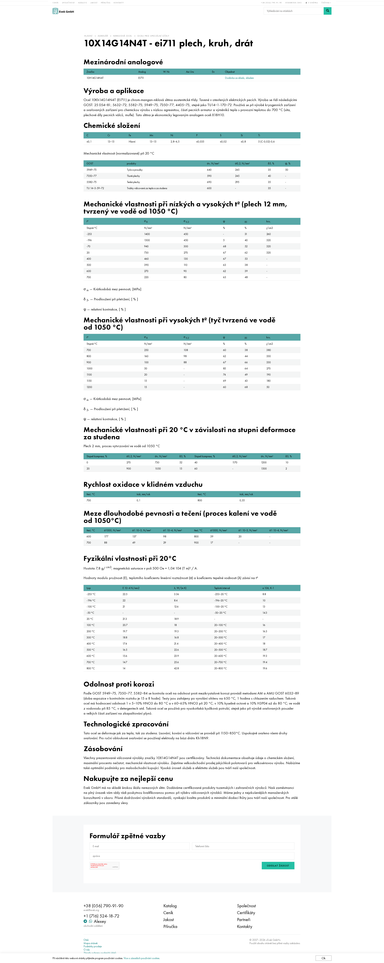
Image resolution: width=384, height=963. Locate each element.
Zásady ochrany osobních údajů (100, 953)
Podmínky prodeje (93, 946)
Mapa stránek (91, 943)
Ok (324, 958)
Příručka (105, 2)
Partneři (243, 919)
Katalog (82, 2)
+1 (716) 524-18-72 (101, 916)
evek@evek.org (293, 2)
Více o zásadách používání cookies (141, 958)
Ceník (55, 2)
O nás (87, 949)
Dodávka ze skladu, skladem (239, 78)
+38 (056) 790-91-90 (271, 2)
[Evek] (63, 11)
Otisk (86, 940)
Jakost (94, 2)
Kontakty (119, 2)
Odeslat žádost (278, 865)
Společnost (68, 2)
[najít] (328, 11)
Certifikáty (246, 912)
